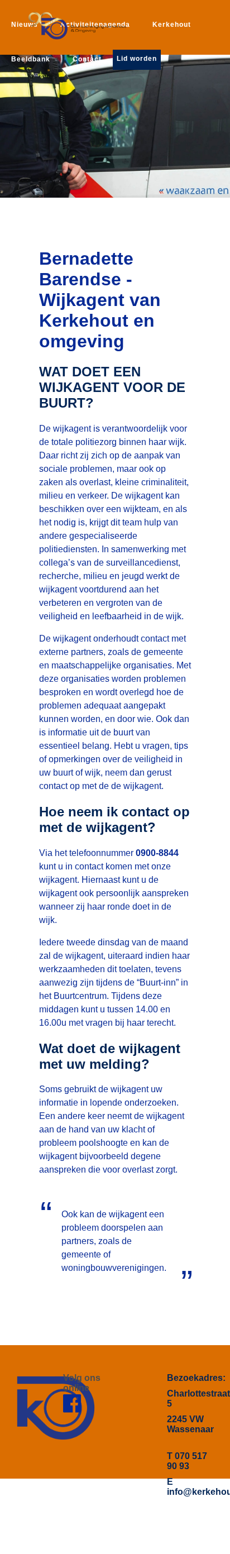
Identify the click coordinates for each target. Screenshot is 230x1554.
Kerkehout (171, 24)
